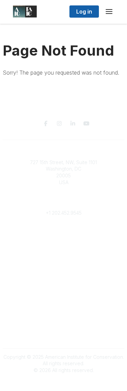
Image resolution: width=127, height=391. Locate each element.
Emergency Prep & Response (63, 293)
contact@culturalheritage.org (63, 203)
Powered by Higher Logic (63, 382)
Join (63, 260)
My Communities (63, 233)
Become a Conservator (63, 287)
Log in (84, 11)
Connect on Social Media (64, 334)
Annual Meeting (63, 273)
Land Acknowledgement (64, 314)
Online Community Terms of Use (63, 321)
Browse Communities (63, 240)
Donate (64, 267)
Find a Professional (63, 280)
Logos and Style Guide (63, 327)
